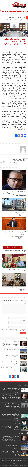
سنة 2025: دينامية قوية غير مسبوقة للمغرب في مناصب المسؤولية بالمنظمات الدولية (15, 213)
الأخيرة (25, 339)
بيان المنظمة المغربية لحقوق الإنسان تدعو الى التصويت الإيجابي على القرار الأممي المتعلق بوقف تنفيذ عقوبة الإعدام (10, 389)
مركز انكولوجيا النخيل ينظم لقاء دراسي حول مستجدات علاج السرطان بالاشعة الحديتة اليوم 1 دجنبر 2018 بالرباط (11, 405)
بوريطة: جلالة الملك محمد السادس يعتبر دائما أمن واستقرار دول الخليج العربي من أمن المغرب (10, 357)
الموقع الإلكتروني (23, 324)
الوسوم (25, 347)
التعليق (24, 303)
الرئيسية (25, 19)
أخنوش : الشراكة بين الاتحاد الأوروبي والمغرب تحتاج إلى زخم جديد (10, 163)
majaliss (23, 45)
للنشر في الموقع (22, 465)
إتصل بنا (16, 465)
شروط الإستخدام (10, 465)
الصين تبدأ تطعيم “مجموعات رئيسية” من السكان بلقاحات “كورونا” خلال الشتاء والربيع (11, 415)
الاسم (24, 316)
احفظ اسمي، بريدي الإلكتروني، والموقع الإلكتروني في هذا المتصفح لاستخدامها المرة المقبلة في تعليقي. (15, 330)
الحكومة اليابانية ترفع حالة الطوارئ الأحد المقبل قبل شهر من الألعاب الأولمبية (11, 427)
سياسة (21, 19)
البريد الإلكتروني (22, 320)
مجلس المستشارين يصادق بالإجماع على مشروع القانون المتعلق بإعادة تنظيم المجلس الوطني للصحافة (14, 232)
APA (17, 460)
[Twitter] (15, 376)
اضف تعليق (23, 46)
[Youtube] (13, 376)
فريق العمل (4, 465)
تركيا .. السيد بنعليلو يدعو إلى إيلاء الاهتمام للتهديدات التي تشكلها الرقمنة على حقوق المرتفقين (18, 159)
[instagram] (10, 376)
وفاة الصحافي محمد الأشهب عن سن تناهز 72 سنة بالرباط (11, 421)
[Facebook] (18, 376)
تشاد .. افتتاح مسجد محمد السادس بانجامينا (16, 17)
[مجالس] (14, 4)
